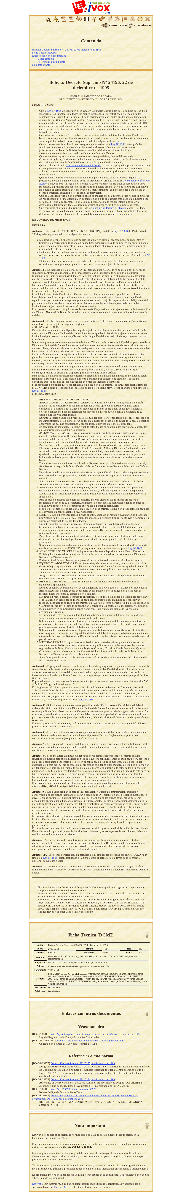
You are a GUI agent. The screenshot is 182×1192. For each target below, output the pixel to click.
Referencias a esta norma (51, 61)
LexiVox (37, 1183)
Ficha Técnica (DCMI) (44, 52)
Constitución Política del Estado (83, 165)
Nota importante (41, 64)
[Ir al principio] (147, 935)
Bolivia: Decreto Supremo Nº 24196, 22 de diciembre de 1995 (66, 49)
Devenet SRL (61, 1186)
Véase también (46, 58)
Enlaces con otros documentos (49, 55)
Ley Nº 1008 (54, 110)
